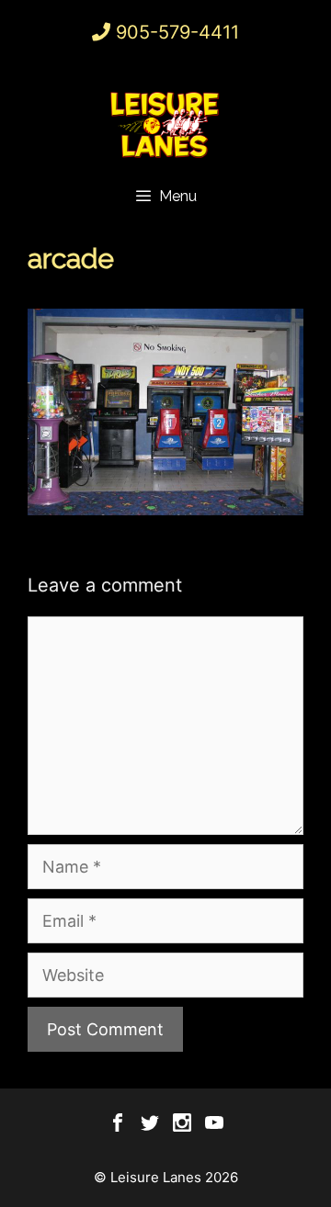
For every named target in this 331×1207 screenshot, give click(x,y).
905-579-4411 (177, 32)
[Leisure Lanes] (165, 124)
